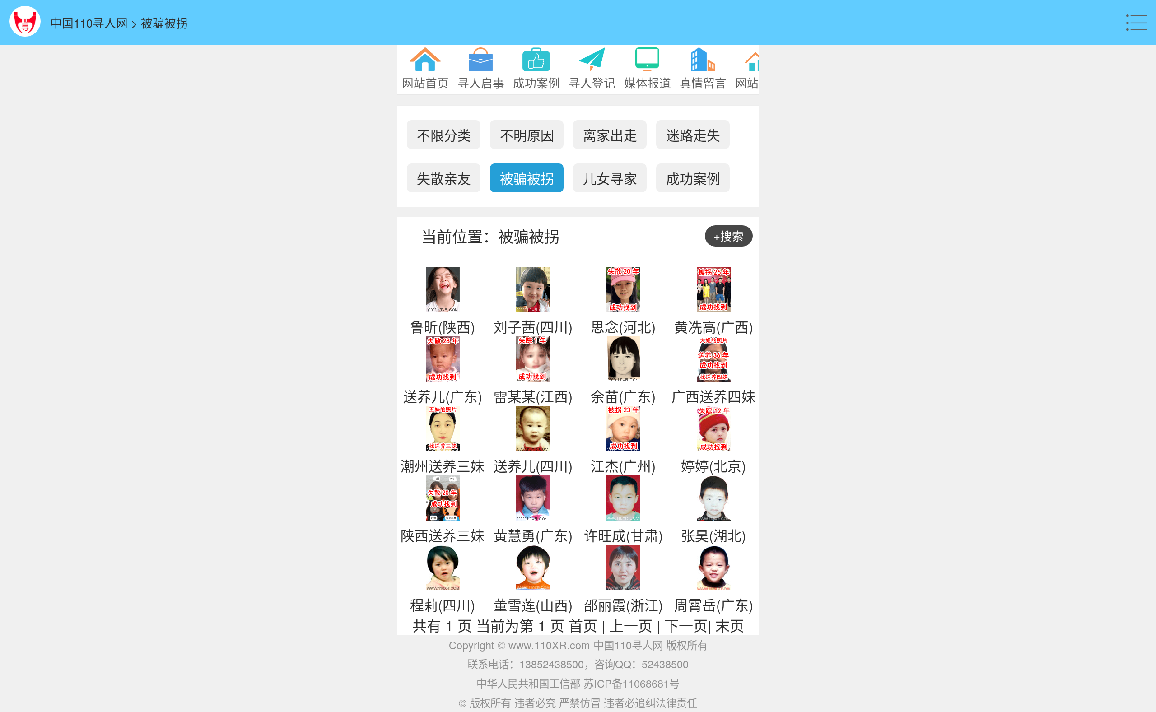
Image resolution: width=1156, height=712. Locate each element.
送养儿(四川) (533, 465)
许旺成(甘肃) (623, 535)
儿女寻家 (610, 177)
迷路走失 (693, 134)
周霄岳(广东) (713, 604)
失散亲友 (444, 177)
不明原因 (527, 134)
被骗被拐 (527, 177)
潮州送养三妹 (443, 465)
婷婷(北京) (713, 465)
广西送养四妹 (713, 396)
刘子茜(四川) (533, 326)
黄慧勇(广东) (533, 535)
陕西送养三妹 (443, 535)
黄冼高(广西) (713, 326)
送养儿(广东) (442, 396)
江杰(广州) (623, 465)
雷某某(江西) (533, 396)
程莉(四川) (442, 604)
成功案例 (693, 177)
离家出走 (610, 134)
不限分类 (444, 134)
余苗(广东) (623, 396)
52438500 (665, 663)
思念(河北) (623, 326)
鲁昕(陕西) (442, 326)
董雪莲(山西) (533, 604)
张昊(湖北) (713, 535)
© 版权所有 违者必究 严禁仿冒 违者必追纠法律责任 (578, 702)
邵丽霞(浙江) (623, 604)
